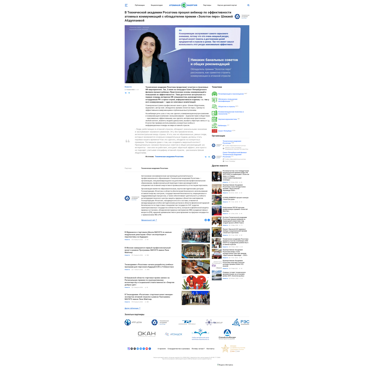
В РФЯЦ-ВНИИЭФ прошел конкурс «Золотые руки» (236, 198)
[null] (126, 93)
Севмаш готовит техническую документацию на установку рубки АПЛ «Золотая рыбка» (234, 274)
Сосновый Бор (243, 149)
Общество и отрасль (226, 106)
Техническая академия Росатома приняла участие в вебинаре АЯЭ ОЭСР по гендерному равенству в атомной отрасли (235, 241)
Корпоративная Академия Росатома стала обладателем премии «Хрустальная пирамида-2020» (234, 187)
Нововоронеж (229, 149)
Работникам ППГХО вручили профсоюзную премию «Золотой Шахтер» (235, 209)
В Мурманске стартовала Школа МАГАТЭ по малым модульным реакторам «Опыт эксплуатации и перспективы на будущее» (148, 234)
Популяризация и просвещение (231, 94)
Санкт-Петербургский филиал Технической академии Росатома (235, 155)
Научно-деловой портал (227, 5)
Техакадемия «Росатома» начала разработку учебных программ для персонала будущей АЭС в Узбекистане (149, 265)
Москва (236, 149)
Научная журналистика (227, 119)
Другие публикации (132, 308)
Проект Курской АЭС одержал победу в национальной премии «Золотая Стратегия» (235, 231)
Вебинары (222, 125)
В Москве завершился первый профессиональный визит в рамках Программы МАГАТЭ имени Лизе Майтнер (148, 250)
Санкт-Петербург (225, 131)
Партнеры (207, 5)
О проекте (162, 349)
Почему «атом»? (198, 349)
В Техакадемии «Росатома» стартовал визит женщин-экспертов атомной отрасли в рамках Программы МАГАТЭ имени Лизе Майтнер (149, 296)
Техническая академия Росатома (169, 156)
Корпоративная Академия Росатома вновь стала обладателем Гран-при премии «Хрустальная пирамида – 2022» (235, 252)
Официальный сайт (148, 220)
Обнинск (228, 147)
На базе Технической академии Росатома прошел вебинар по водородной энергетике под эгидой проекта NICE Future (235, 220)
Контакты (210, 349)
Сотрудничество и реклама (179, 349)
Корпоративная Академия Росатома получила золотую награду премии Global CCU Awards (234, 263)
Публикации (140, 5)
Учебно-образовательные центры (235, 145)
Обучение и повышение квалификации (227, 100)
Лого (183, 5)
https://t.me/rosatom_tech (206, 220)
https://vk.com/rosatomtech (209, 220)
